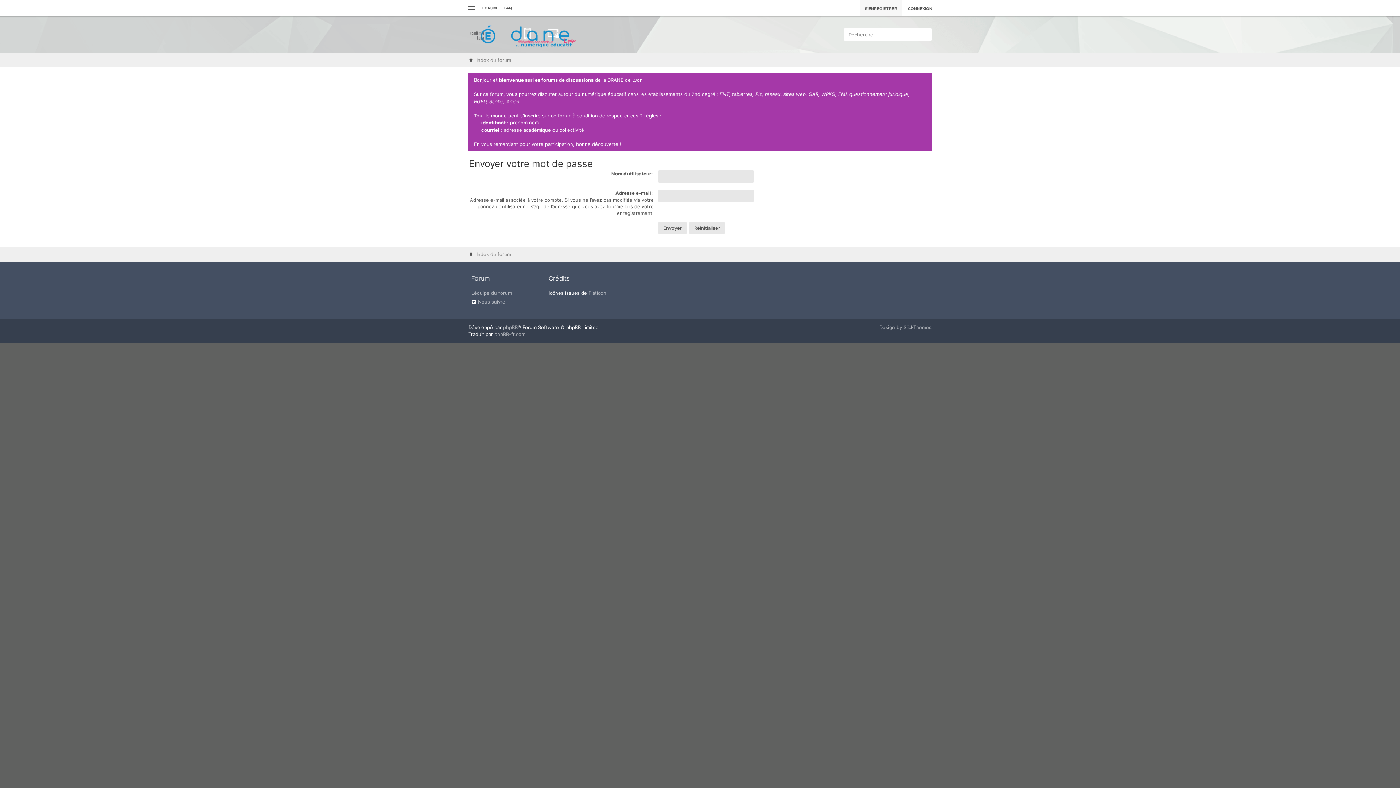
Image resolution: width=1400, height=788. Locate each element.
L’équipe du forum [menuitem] (491, 293)
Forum (489, 8)
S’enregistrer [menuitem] (881, 8)
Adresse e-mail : (634, 193)
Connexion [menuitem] (920, 8)
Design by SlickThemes (905, 327)
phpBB (510, 327)
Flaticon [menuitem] (597, 293)
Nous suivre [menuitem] (491, 302)
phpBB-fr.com (509, 334)
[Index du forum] (523, 34)
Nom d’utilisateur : (632, 174)
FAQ (508, 8)
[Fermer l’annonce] (925, 80)
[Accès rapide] (471, 8)
